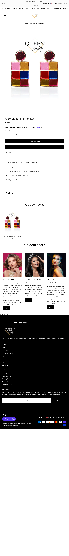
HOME (4, 348)
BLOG (4, 359)
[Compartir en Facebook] (6, 194)
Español (45, 3)
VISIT (6, 308)
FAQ (3, 362)
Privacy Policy (6, 379)
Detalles (8, 152)
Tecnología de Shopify (10, 425)
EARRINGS (5, 350)
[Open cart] (65, 15)
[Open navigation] (10, 15)
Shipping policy (7, 385)
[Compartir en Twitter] (9, 194)
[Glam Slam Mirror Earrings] (12, 222)
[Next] (63, 69)
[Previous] (6, 69)
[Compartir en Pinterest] (12, 194)
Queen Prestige (26, 423)
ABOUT (4, 356)
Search (4, 373)
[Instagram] (4, 3)
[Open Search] (62, 15)
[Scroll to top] (65, 552)
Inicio (26, 23)
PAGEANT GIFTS (7, 353)
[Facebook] (2, 3)
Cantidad (8, 131)
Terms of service (7, 382)
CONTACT (5, 365)
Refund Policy (6, 376)
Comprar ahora (34, 147)
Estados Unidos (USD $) (59, 3)
